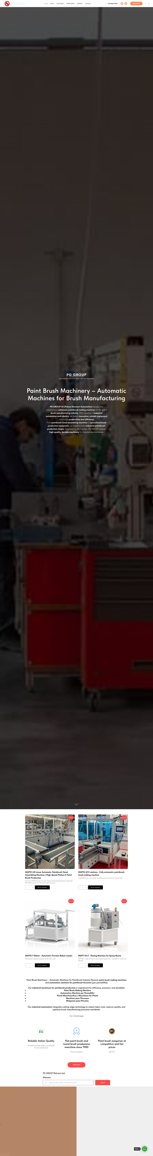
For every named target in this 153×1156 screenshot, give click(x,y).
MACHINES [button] (60, 3)
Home (46, 3)
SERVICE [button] (79, 3)
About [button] (52, 3)
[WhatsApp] (122, 3)
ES (148, 3)
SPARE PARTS (70, 3)
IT (145, 3)
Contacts (88, 3)
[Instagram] (125, 3)
